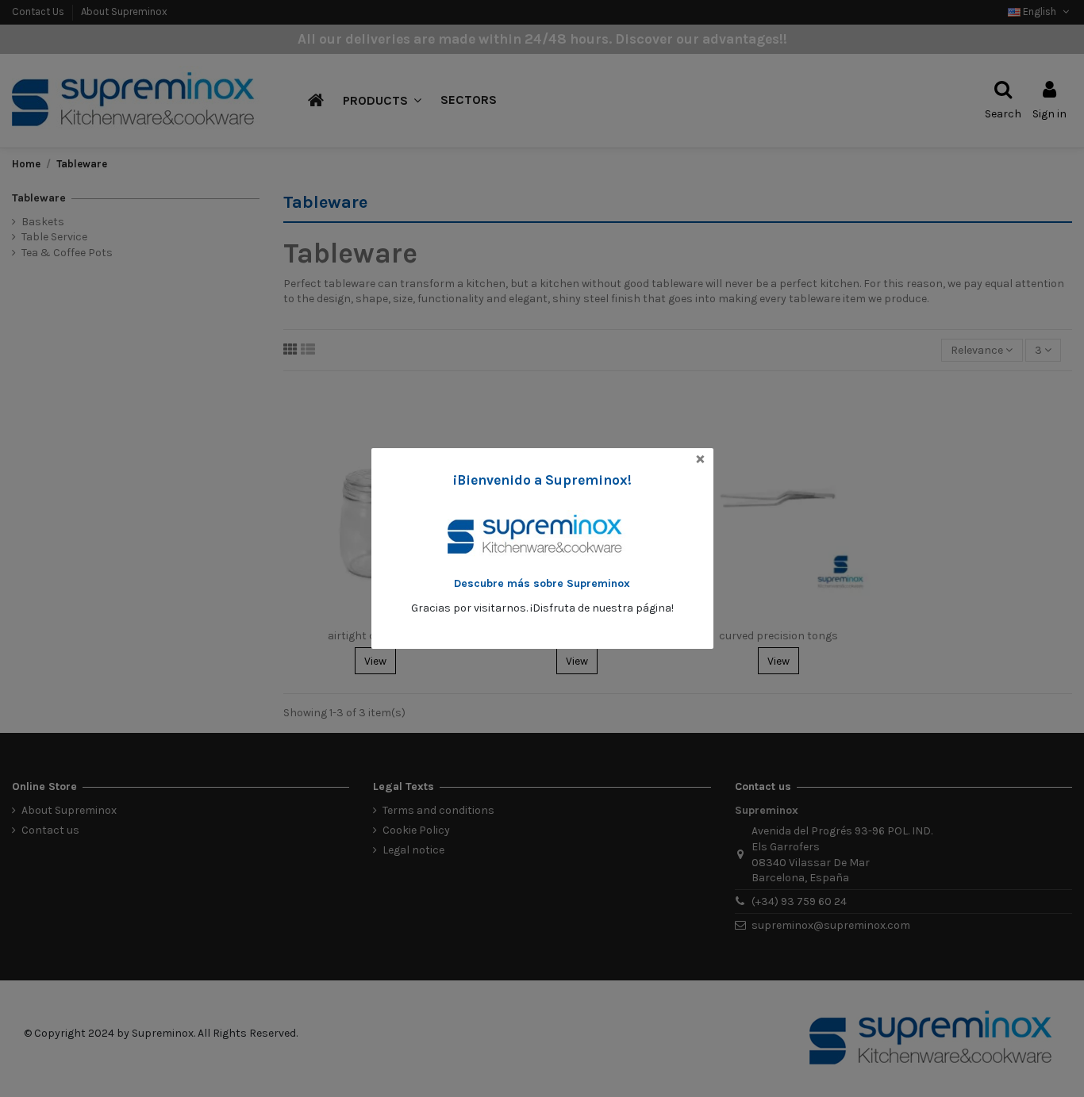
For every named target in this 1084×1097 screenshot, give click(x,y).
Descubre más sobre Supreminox (542, 583)
